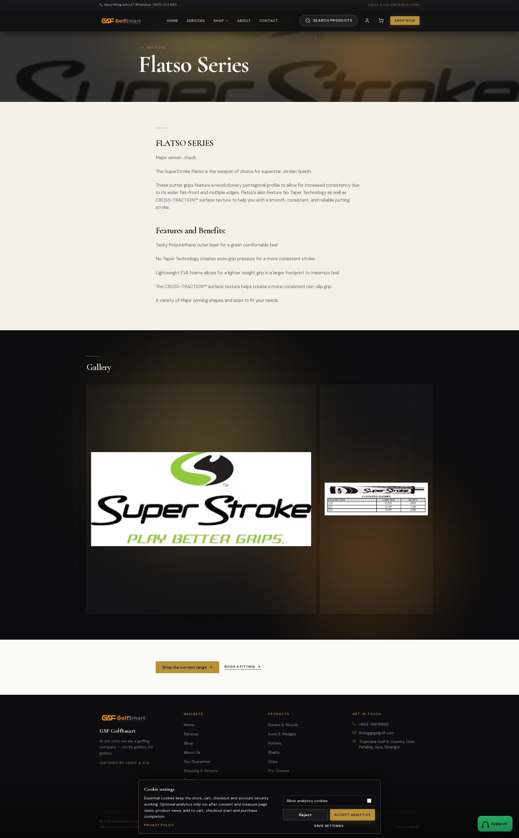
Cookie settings (408, 827)
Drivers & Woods (283, 724)
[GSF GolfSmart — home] (122, 20)
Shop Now (405, 20)
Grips (273, 761)
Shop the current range (184, 667)
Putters (274, 743)
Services (196, 20)
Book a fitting (240, 667)
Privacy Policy (159, 825)
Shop (219, 20)
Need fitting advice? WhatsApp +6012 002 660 (140, 5)
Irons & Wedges (282, 734)
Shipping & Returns (201, 770)
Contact (269, 20)
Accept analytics (352, 815)
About (244, 20)
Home (172, 20)
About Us (192, 752)
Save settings (329, 826)
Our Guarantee (197, 761)
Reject (305, 814)
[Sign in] (367, 20)
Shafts (274, 752)
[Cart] (381, 20)
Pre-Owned (278, 770)
